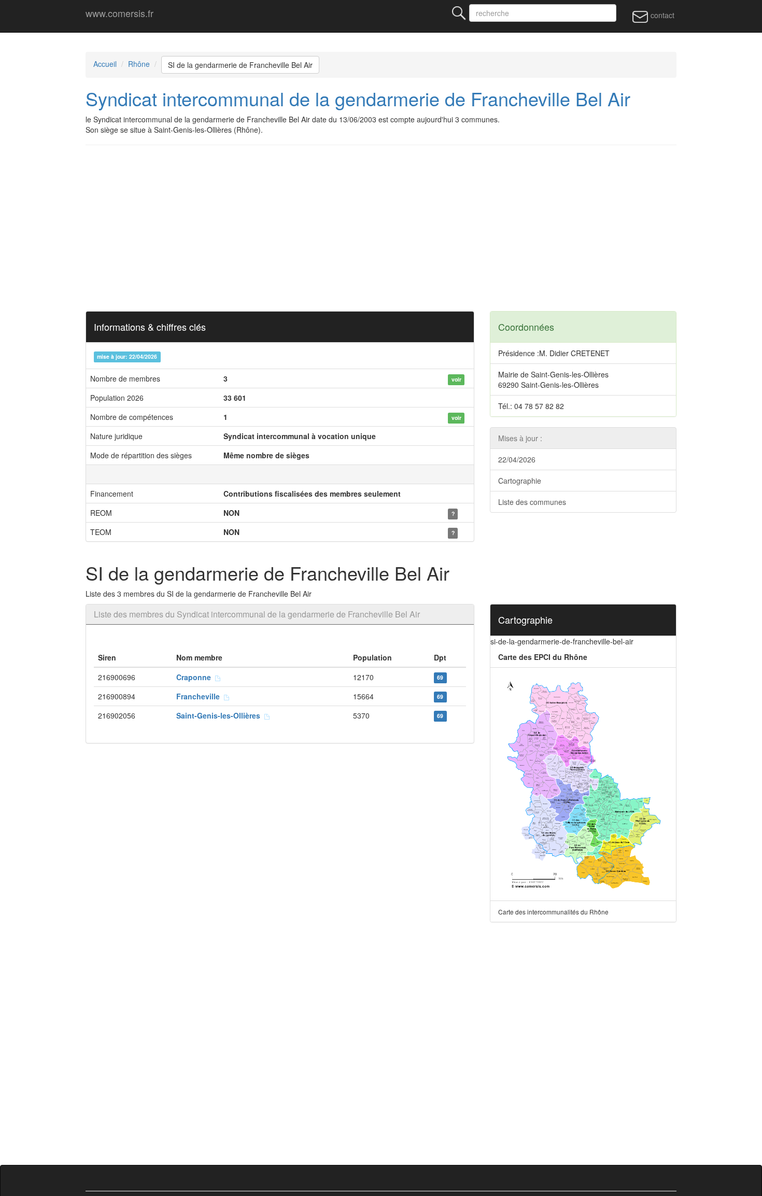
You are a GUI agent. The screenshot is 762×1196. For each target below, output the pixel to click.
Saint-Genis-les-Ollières (220, 715)
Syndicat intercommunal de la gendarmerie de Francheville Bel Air (358, 98)
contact (661, 15)
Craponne (195, 677)
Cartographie (519, 480)
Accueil (105, 64)
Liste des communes (532, 502)
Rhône (139, 64)
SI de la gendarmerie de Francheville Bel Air (240, 65)
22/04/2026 (516, 459)
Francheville (200, 696)
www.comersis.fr (119, 13)
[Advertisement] (397, 228)
